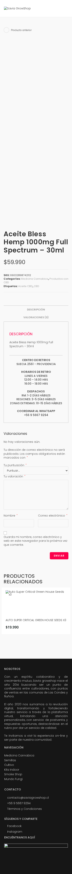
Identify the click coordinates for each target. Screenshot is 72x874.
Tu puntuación (15, 465)
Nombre (11, 516)
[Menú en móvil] (65, 8)
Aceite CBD (25, 286)
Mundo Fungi (13, 779)
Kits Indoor (11, 770)
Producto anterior (21, 30)
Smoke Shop (13, 774)
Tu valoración (14, 476)
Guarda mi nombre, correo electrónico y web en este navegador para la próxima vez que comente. (35, 541)
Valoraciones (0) (36, 317)
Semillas (10, 760)
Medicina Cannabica (34, 279)
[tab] (36, 310)
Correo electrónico (52, 516)
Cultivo (9, 765)
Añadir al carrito (37, 628)
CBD (36, 286)
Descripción (36, 309)
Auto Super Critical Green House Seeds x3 (36, 620)
